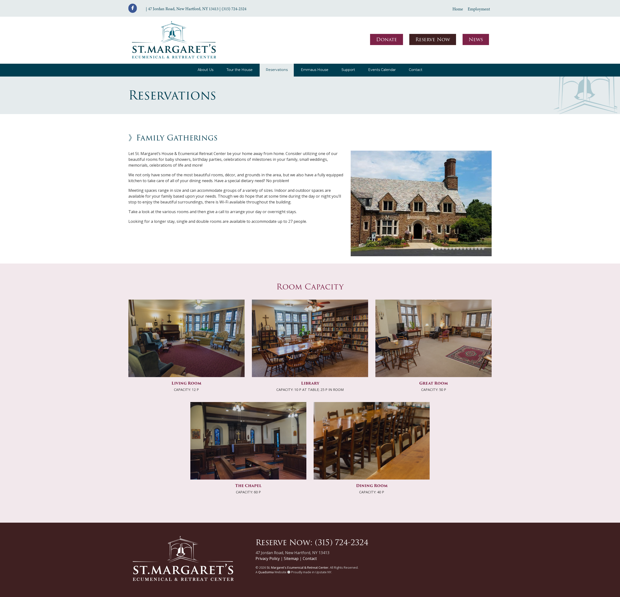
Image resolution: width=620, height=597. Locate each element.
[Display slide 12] (472, 237)
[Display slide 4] (443, 237)
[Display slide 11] (468, 237)
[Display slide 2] (435, 237)
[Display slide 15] (483, 237)
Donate (386, 39)
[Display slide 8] (457, 237)
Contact (310, 547)
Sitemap (291, 547)
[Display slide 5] (446, 237)
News (476, 39)
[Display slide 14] (479, 237)
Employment (479, 9)
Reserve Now (432, 39)
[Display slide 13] (475, 237)
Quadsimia (266, 560)
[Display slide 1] (432, 237)
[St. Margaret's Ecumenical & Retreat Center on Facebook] (132, 8)
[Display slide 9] (461, 237)
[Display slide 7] (454, 237)
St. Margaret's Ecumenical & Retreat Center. (298, 556)
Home (457, 9)
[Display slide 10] (465, 237)
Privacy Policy (268, 547)
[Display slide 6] (450, 237)
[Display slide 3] (439, 237)
